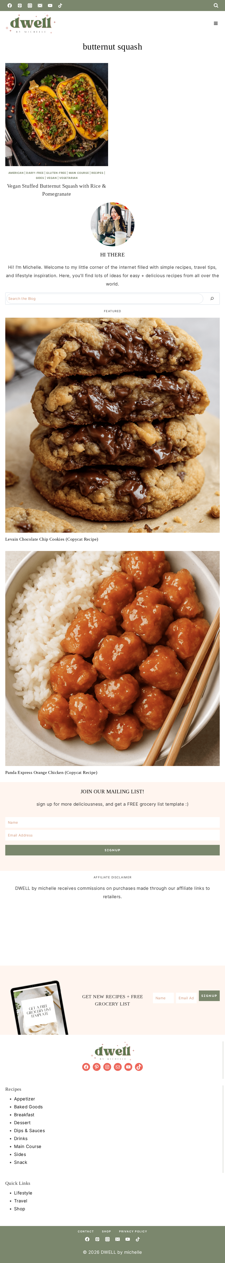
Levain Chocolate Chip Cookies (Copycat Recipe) (51, 539)
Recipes (97, 172)
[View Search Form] (216, 5)
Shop (19, 1208)
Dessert (22, 1122)
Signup (113, 850)
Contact (86, 1231)
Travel (20, 1201)
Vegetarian (68, 178)
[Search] (212, 299)
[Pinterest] (19, 5)
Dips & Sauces (29, 1130)
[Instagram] (29, 5)
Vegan (52, 178)
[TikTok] (60, 5)
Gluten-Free (56, 172)
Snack (20, 1162)
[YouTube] (50, 5)
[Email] (40, 5)
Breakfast (24, 1114)
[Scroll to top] (219, 1213)
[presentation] (56, 114)
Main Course (79, 172)
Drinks (20, 1138)
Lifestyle (23, 1193)
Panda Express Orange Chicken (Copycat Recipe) (51, 772)
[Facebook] (9, 5)
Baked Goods (28, 1106)
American (16, 172)
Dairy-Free (35, 172)
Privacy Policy (133, 1231)
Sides (40, 178)
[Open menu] (216, 23)
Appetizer (24, 1099)
